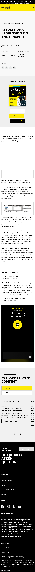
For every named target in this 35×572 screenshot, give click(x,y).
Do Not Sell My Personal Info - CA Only (12, 557)
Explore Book (17, 111)
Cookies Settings (5, 552)
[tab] (16, 388)
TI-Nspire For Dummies (22, 55)
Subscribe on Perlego (17, 121)
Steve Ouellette (15, 46)
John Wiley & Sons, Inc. (23, 560)
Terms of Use (5, 543)
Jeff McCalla (5, 46)
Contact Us (4, 485)
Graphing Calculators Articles (13, 23)
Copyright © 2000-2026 (7, 560)
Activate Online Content (7, 489)
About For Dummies (7, 480)
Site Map (3, 494)
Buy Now (16, 116)
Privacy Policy (5, 548)
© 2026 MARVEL (5, 570)
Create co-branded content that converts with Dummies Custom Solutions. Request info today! (17, 2)
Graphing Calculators (8, 300)
